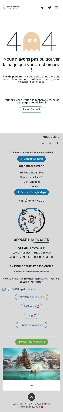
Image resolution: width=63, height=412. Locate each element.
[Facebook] (57, 143)
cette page (38, 81)
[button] (31, 397)
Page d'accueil (31, 109)
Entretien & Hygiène (30, 297)
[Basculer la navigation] (56, 7)
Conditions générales (31, 325)
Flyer (30, 315)
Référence (30, 306)
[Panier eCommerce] (41, 7)
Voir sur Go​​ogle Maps (33, 192)
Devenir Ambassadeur (31, 342)
